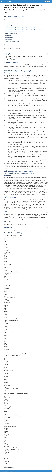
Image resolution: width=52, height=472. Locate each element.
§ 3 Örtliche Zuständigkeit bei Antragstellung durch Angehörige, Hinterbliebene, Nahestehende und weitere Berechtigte (20, 173)
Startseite (1, 1)
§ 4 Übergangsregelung (11, 33)
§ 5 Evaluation (8, 35)
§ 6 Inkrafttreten (9, 37)
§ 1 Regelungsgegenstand (11, 25)
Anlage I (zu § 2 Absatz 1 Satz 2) (12, 41)
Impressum (3, 471)
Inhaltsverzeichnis (4, 1)
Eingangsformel (9, 23)
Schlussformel (8, 39)
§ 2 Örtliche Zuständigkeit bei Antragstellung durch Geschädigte (20, 27)
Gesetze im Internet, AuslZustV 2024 (16, 16)
